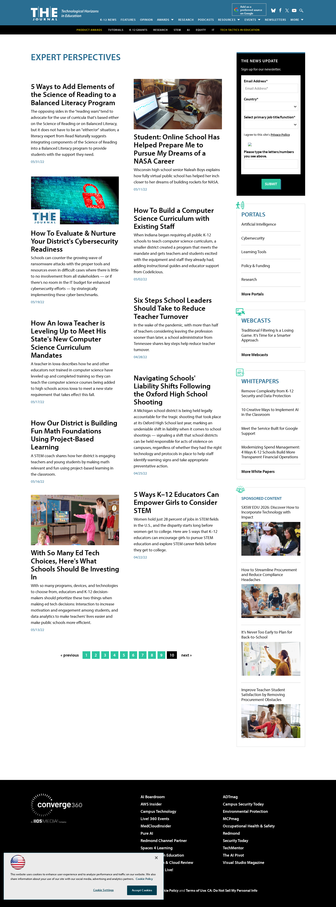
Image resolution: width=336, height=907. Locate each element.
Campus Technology (158, 811)
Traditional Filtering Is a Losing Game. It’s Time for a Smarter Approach (267, 335)
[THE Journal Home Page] (65, 13)
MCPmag (231, 818)
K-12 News (108, 19)
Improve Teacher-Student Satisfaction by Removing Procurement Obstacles (263, 694)
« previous (70, 655)
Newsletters (275, 19)
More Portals (252, 294)
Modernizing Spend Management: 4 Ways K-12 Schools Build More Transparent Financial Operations (270, 451)
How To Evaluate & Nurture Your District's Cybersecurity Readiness (74, 240)
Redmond (231, 833)
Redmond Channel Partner (164, 840)
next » (186, 655)
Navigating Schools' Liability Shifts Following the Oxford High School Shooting (172, 390)
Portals (253, 214)
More (295, 19)
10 (172, 655)
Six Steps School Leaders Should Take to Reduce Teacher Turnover (173, 308)
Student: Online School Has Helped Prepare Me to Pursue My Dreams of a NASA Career (177, 148)
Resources (227, 19)
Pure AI (147, 833)
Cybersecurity (252, 238)
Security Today (235, 840)
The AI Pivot (233, 855)
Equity (201, 29)
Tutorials (115, 29)
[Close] (156, 858)
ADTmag (230, 796)
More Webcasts (254, 354)
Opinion (146, 19)
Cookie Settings (103, 890)
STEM (177, 29)
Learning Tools (253, 251)
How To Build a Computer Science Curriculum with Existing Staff (174, 218)
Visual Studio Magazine (243, 862)
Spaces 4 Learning (157, 847)
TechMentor (233, 847)
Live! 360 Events (155, 818)
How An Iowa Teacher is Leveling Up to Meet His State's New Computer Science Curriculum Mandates (68, 339)
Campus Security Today (243, 804)
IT (213, 29)
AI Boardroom (153, 796)
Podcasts (206, 19)
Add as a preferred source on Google (251, 10)
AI (188, 29)
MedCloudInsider (156, 826)
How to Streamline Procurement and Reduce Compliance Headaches (269, 574)
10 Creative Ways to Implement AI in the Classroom (270, 412)
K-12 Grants (138, 29)
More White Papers (258, 471)
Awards (163, 19)
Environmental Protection (245, 811)
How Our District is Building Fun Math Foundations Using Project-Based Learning (74, 434)
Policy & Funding (255, 265)
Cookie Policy (168, 890)
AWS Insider (151, 804)
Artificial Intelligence (258, 224)
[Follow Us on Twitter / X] (287, 10)
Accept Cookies (142, 890)
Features (128, 19)
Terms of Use (196, 890)
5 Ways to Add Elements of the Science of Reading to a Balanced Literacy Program (73, 94)
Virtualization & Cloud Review (167, 862)
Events (250, 19)
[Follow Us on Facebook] (280, 10)
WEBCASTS (256, 320)
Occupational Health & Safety (249, 826)
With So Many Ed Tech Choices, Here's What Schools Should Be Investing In (75, 564)
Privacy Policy (280, 134)
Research (186, 19)
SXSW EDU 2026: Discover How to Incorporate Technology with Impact (270, 512)
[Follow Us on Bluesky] (273, 10)
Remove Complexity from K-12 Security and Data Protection (267, 393)
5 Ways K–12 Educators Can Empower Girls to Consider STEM (176, 502)
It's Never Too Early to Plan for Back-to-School (266, 634)
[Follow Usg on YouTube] (294, 10)
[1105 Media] (58, 846)
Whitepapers (260, 381)
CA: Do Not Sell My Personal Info (232, 890)
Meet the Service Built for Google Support (269, 431)
